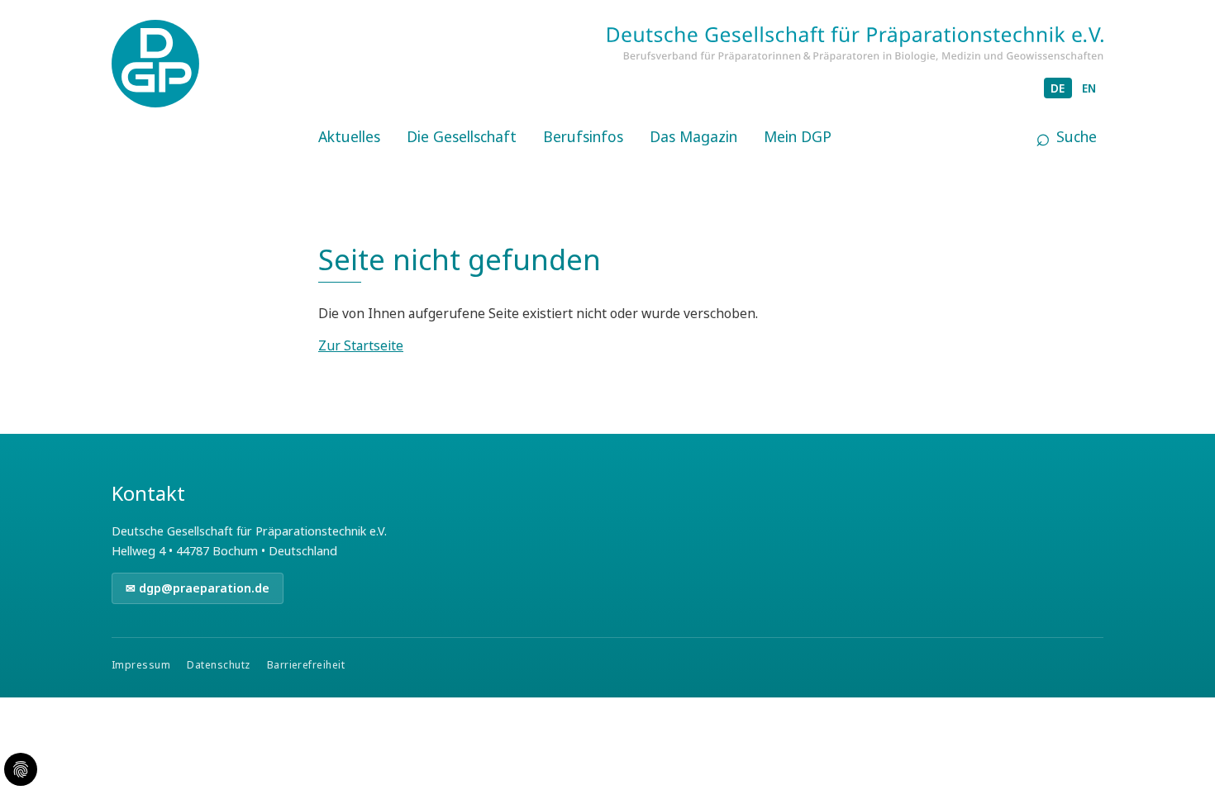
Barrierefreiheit (306, 665)
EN (1089, 88)
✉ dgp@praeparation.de (197, 588)
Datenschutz (218, 665)
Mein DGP (797, 136)
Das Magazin (693, 136)
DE (1058, 88)
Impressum (141, 665)
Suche (1076, 136)
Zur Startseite (360, 345)
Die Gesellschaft (462, 136)
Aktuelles (349, 136)
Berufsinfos (583, 136)
